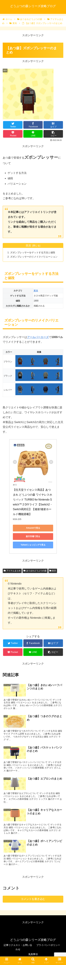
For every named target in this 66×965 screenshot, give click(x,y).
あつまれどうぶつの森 (36, 570)
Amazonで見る (33, 528)
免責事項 (33, 954)
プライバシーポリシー (48, 945)
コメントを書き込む (33, 899)
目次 (28, 245)
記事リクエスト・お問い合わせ (18, 947)
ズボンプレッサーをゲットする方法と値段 (32, 252)
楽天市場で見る (33, 536)
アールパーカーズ (38, 337)
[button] (59, 543)
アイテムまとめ (13, 570)
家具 (36, 290)
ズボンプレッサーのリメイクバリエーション (34, 256)
